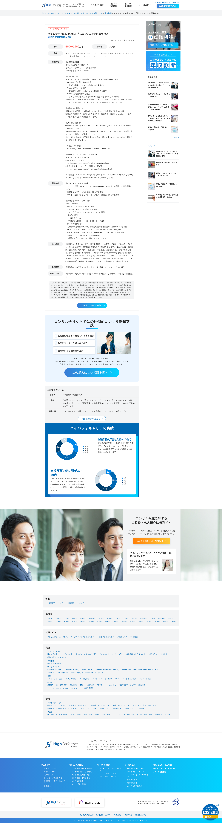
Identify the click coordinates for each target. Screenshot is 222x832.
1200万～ (82, 603)
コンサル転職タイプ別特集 (82, 772)
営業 (49, 676)
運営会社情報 (132, 783)
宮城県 (99, 621)
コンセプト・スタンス (135, 772)
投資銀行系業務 (88, 688)
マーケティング (53, 667)
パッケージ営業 (145, 679)
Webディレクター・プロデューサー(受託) (63, 669)
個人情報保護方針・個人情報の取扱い (95, 815)
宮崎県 (140, 621)
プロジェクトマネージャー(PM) (111, 654)
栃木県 (157, 621)
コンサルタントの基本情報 (82, 768)
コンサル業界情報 (104, 765)
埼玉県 (49, 621)
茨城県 (149, 621)
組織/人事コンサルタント (56, 657)
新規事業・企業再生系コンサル (55, 782)
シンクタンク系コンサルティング (145, 705)
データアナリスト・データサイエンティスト (88, 673)
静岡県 (83, 621)
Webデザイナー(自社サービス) (107, 669)
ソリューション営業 (55, 679)
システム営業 (71, 679)
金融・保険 (88, 715)
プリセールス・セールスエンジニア (105, 679)
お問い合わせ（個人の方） (163, 765)
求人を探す (99, 5)
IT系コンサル (49, 775)
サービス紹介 (144, 5)
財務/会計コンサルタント (158, 654)
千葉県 (170, 618)
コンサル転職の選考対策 (81, 775)
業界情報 (128, 5)
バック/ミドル (111, 685)
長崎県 (74, 618)
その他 (49, 682)
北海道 (58, 621)
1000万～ (72, 603)
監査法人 (141, 708)
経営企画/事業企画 (54, 663)
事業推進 (50, 661)
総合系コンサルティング (56, 705)
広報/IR (50, 685)
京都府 (91, 621)
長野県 (124, 621)
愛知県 (107, 621)
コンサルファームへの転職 (57, 637)
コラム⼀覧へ (172, 137)
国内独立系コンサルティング (123, 708)
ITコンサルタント (54, 654)
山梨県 (126, 618)
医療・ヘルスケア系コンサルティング (95, 708)
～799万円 (51, 603)
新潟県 (66, 621)
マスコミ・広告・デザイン (124, 715)
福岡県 (174, 621)
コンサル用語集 (77, 781)
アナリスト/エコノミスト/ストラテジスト (63, 688)
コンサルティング (54, 651)
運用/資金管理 (61, 685)
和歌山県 (92, 618)
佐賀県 (66, 618)
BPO (82, 685)
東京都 (49, 618)
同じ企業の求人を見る (91, 419)
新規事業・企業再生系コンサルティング (62, 708)
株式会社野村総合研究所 (61, 37)
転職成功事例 (132, 780)
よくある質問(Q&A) (134, 786)
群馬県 (165, 621)
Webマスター (87, 669)
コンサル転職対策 (76, 765)
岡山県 (134, 618)
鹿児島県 (143, 618)
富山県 (132, 621)
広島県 (74, 621)
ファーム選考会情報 (79, 784)
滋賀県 (101, 618)
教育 (72, 715)
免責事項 (128, 815)
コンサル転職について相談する (150, 541)
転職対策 (114, 5)
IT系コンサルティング (121, 705)
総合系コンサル (50, 768)
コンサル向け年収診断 (80, 778)
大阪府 (152, 618)
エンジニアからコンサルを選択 (82, 637)
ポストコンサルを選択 (105, 637)
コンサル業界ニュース (107, 773)
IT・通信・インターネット (57, 715)
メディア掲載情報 (159, 772)
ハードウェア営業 (129, 679)
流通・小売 (106, 715)
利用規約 (117, 815)
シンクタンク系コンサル (53, 778)
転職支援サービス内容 (135, 768)
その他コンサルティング (78, 705)
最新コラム (152, 77)
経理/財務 (90, 685)
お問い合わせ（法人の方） (163, 768)
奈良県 (83, 618)
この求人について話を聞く (91, 305)
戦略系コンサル (50, 772)
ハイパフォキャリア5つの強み (137, 775)
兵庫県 (58, 618)
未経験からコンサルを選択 (127, 637)
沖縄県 (116, 621)
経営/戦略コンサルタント (135, 654)
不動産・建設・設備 (144, 715)
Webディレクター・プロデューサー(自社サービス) (141, 669)
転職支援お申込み (167, 6)
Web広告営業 (84, 679)
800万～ (62, 603)
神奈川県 (161, 618)
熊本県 (109, 618)
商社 (97, 715)
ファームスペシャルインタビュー (110, 769)
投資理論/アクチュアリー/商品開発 (132, 685)
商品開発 (73, 685)
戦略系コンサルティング (100, 705)
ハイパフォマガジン (107, 776)
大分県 (117, 618)
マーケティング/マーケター (57, 673)
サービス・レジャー (162, 715)
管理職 (99, 685)
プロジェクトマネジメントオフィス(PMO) (80, 654)
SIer (79, 715)
